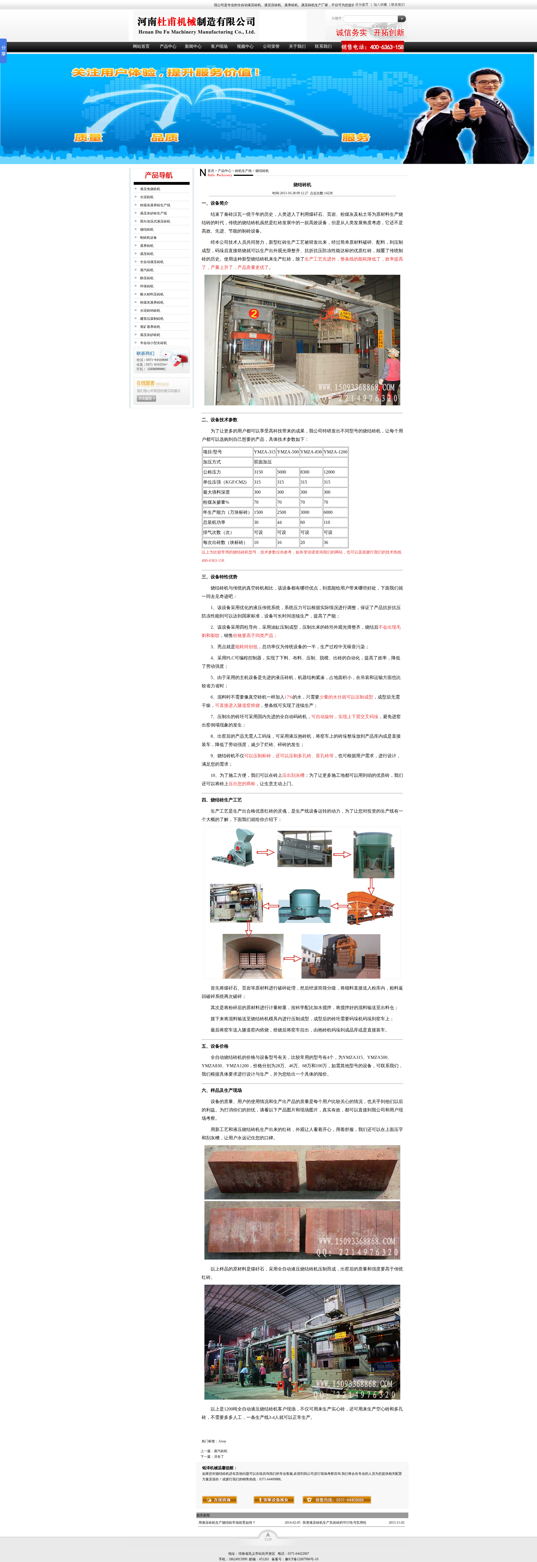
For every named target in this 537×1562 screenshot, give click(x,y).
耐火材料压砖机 (152, 294)
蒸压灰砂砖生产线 (153, 213)
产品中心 (168, 46)
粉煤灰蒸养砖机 (152, 302)
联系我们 (323, 46)
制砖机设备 (148, 238)
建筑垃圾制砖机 (152, 319)
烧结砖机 (147, 229)
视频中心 (245, 46)
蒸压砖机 (147, 254)
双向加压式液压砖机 (155, 221)
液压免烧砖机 (150, 189)
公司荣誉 (271, 46)
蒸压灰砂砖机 (150, 335)
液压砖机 (226, 25)
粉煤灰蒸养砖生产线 (155, 205)
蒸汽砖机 (147, 270)
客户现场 (219, 46)
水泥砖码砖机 (150, 311)
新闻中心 (193, 46)
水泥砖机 (147, 197)
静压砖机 (147, 278)
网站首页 (141, 46)
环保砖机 (147, 286)
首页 (211, 171)
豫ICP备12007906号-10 (301, 1559)
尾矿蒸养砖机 (150, 327)
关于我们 (297, 46)
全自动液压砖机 (152, 262)
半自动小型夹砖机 (153, 343)
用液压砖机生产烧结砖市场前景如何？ (227, 1523)
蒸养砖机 (147, 246)
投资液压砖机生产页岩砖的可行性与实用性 (334, 1523)
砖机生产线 (243, 171)
